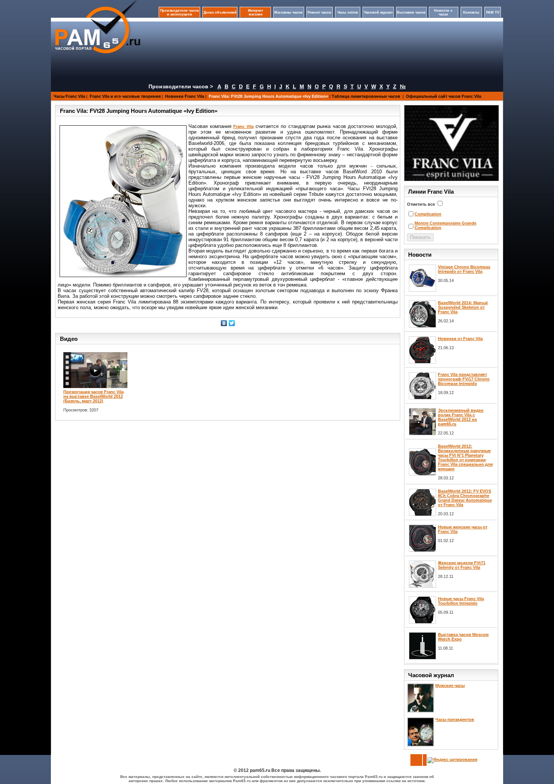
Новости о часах (443, 12)
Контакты (471, 12)
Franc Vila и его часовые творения (125, 96)
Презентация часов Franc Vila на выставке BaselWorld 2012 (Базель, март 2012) (93, 396)
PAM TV (492, 12)
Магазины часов (288, 12)
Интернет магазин (255, 12)
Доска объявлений (220, 12)
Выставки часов (411, 12)
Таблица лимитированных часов (366, 96)
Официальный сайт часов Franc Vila (443, 96)
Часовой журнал (378, 12)
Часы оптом (347, 12)
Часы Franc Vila (69, 96)
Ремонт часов (319, 12)
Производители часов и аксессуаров (179, 12)
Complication (428, 214)
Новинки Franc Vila (184, 96)
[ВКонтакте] (224, 323)
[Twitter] (232, 323)
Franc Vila (243, 126)
